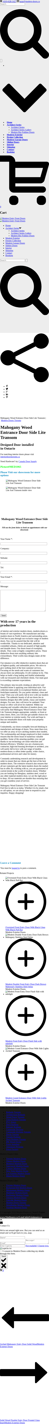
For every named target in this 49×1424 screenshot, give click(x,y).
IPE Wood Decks (13, 1142)
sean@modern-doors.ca (30, 1)
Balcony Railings (13, 1127)
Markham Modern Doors (17, 1193)
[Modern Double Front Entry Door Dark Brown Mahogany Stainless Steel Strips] (27, 982)
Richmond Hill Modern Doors (19, 1188)
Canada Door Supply (28, 461)
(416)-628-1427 (9, 1)
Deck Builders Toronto (16, 1139)
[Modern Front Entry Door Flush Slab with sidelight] (27, 1038)
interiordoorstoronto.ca (10, 457)
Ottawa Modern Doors (16, 1161)
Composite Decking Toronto (18, 1132)
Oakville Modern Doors (16, 1200)
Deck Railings (12, 1124)
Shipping (11, 147)
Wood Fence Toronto (15, 1117)
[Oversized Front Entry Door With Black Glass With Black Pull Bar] (27, 925)
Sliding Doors (13, 142)
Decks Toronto (12, 1134)
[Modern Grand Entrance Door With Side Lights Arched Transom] (27, 1095)
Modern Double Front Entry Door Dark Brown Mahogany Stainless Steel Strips (25, 985)
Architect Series (14, 125)
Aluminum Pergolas (14, 1147)
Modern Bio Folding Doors (22, 132)
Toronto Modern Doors (16, 1158)
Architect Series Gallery (21, 130)
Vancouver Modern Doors (17, 1166)
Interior (10, 144)
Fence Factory (12, 1149)
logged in (16, 868)
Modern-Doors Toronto (11, 420)
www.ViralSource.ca (9, 1217)
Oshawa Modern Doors (16, 1197)
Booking (11, 152)
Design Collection (15, 137)
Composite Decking (14, 1129)
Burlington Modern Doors (17, 1195)
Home (9, 122)
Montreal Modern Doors (16, 1163)
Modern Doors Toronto (16, 1202)
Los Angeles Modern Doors (18, 1173)
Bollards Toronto (13, 1112)
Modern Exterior (15, 135)
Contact (10, 149)
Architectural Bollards (15, 1115)
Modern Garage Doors (17, 139)
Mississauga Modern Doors (18, 1190)
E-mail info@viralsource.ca (30, 1217)
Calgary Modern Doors (16, 1168)
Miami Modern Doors (15, 1176)
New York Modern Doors (17, 1171)
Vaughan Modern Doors (16, 1207)
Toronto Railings (13, 1137)
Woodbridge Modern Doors (18, 1205)
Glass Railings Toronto (16, 1119)
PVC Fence (11, 1122)
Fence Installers (12, 1144)
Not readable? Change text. (37, 1246)
